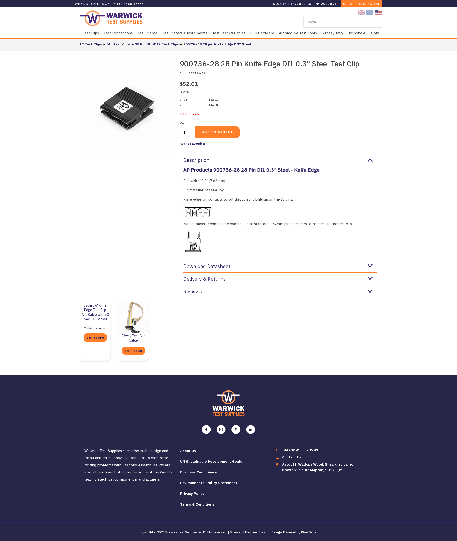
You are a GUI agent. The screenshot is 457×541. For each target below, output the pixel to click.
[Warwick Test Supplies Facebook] (206, 429)
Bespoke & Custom (363, 33)
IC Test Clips (88, 33)
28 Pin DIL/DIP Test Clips (157, 44)
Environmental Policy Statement (208, 483)
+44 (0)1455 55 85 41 (300, 450)
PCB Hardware (262, 33)
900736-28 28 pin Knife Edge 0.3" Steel (217, 44)
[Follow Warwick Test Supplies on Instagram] (221, 429)
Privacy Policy (192, 493)
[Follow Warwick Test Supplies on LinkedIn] (250, 429)
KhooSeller (309, 532)
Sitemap (236, 532)
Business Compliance (198, 472)
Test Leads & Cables (228, 33)
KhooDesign (272, 532)
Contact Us (291, 457)
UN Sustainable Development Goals (211, 461)
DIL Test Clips (118, 44)
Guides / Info (332, 33)
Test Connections (118, 33)
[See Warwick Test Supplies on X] (235, 429)
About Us (188, 450)
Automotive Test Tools (298, 33)
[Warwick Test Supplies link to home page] (111, 18)
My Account (326, 3)
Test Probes (147, 33)
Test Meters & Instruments (184, 33)
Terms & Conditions (197, 504)
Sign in (280, 3)
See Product (95, 337)
